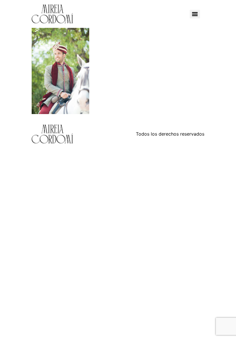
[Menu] (195, 14)
